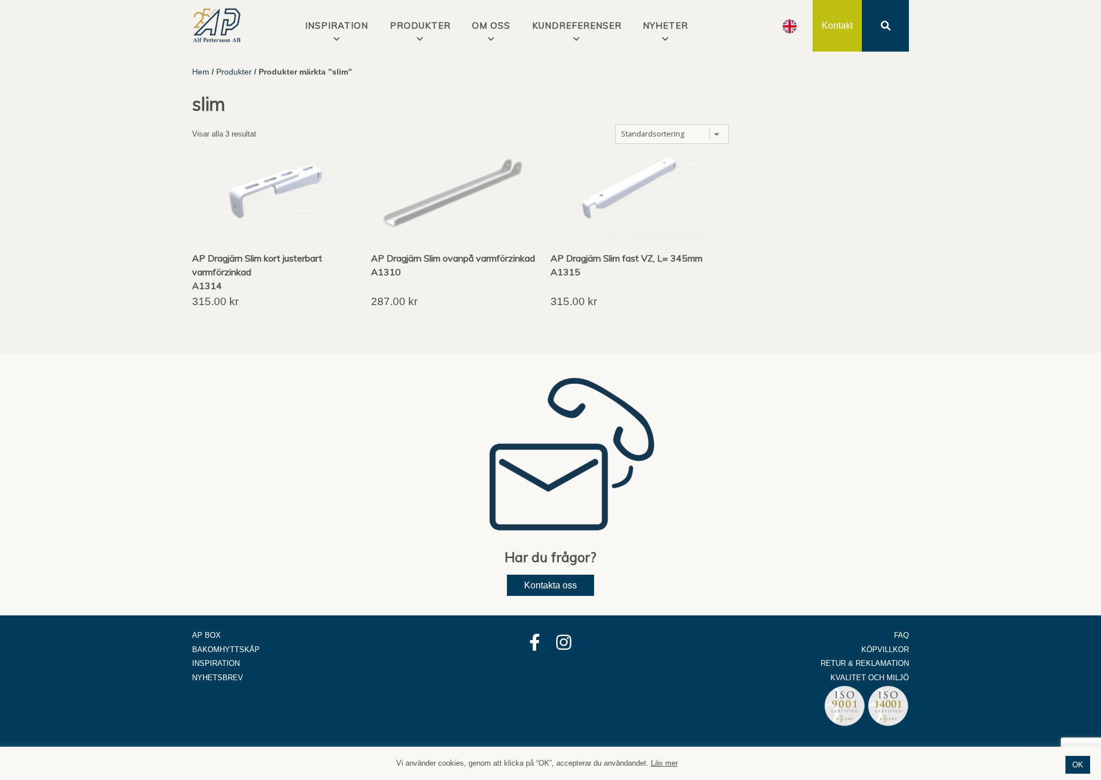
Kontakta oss (550, 585)
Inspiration (216, 663)
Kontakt (837, 25)
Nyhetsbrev (217, 677)
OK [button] (1077, 764)
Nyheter (665, 25)
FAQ (901, 635)
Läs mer (664, 763)
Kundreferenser (577, 25)
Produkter (420, 25)
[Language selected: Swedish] (790, 26)
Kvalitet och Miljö (869, 677)
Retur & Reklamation (865, 663)
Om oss (491, 25)
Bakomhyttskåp (226, 649)
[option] (790, 26)
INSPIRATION (336, 25)
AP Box (206, 635)
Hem (200, 71)
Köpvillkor (885, 649)
